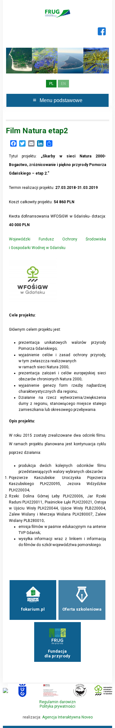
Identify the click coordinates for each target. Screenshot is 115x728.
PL (51, 83)
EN (63, 83)
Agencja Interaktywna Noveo (67, 717)
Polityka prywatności (57, 706)
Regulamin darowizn (57, 702)
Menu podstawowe (61, 100)
